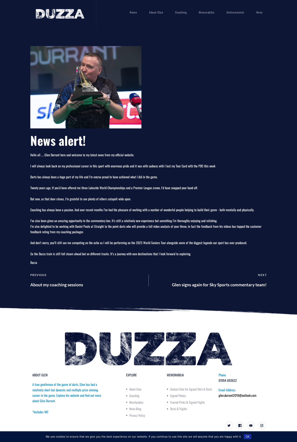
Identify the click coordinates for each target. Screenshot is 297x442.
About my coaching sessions (56, 284)
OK (247, 436)
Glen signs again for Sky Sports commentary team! (219, 284)
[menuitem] (133, 12)
